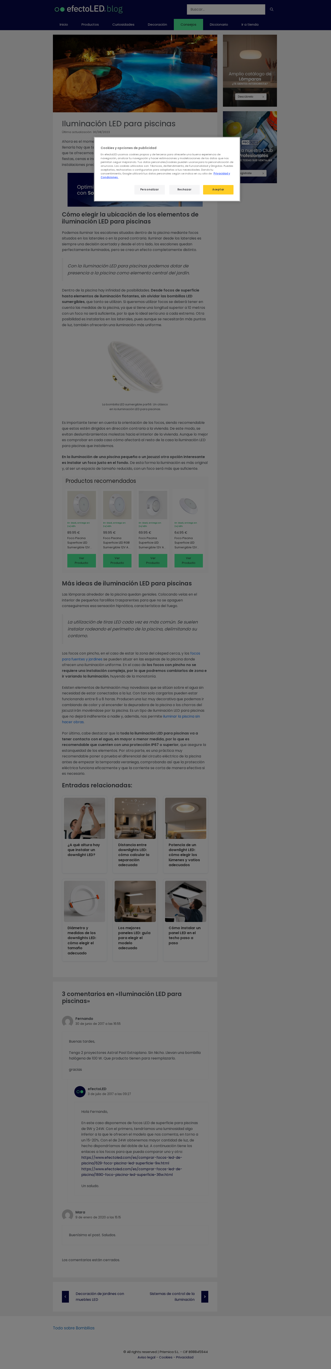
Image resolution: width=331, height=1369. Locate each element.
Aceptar (218, 189)
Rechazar (184, 189)
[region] (167, 169)
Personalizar (149, 189)
